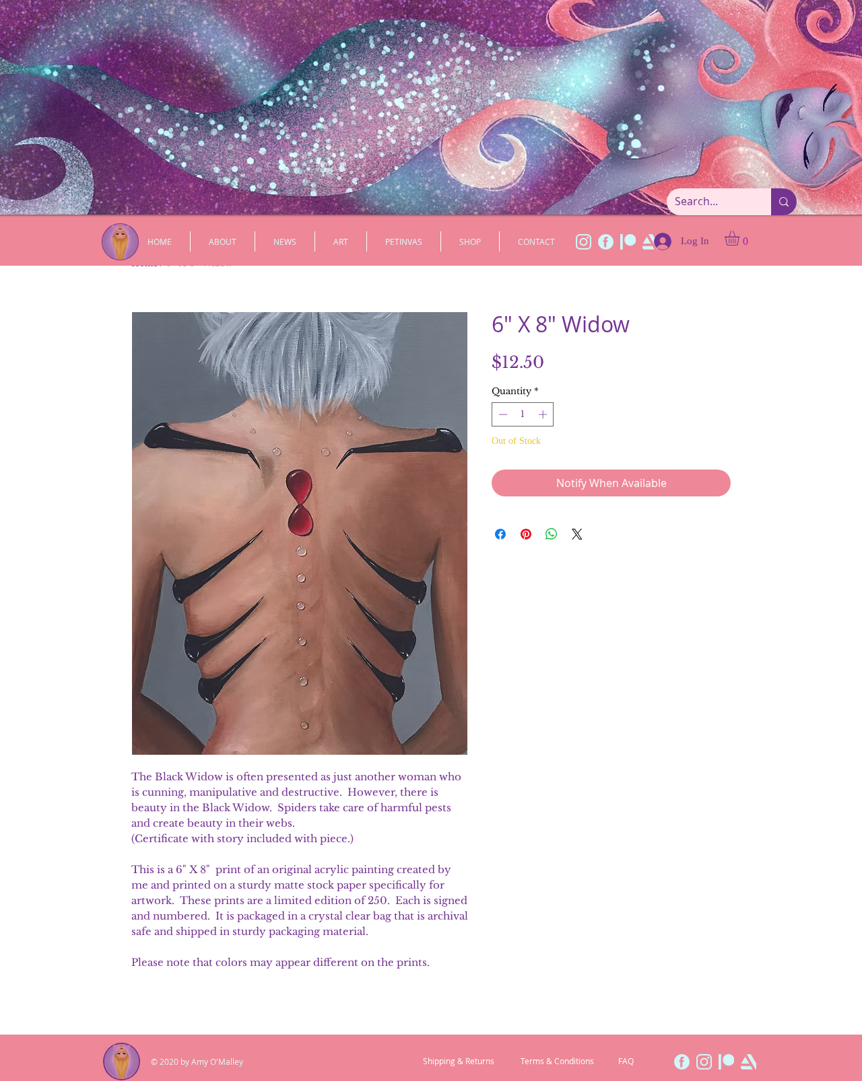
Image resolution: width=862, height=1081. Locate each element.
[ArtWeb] (748, 1062)
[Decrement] (502, 414)
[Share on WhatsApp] (551, 534)
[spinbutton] (523, 414)
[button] (741, 238)
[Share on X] (577, 534)
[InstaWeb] (583, 242)
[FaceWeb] (606, 242)
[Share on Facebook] (500, 534)
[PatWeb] (628, 242)
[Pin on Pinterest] (526, 534)
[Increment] (544, 414)
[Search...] (784, 201)
